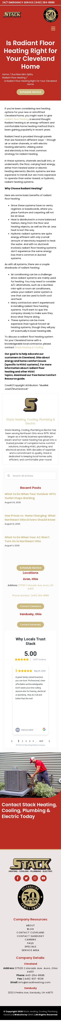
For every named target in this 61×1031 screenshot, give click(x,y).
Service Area (30, 950)
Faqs (30, 943)
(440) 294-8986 (44, 2)
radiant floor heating (17, 119)
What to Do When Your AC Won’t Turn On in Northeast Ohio (27, 539)
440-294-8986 (35, 975)
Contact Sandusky (30, 936)
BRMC (31, 1014)
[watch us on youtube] (43, 878)
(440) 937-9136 (33, 978)
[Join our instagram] (35, 878)
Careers (30, 939)
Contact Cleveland (30, 932)
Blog (30, 929)
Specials (30, 946)
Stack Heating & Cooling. (29, 347)
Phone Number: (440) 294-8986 (30, 595)
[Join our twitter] (26, 878)
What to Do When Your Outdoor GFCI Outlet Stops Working (30, 496)
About (30, 925)
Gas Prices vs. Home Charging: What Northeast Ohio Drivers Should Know (30, 518)
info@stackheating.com (34, 982)
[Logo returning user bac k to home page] (16, 14)
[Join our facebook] (18, 878)
